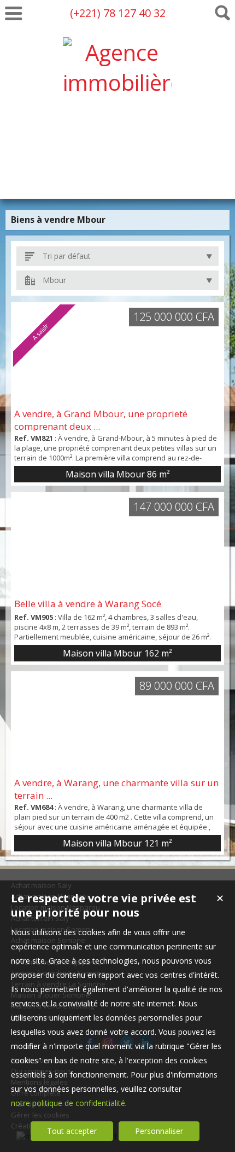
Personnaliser (159, 1131)
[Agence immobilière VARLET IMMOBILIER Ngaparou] (117, 173)
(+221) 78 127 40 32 (118, 12)
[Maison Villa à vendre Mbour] (117, 545)
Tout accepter (72, 1131)
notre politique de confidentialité (68, 1103)
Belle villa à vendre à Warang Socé (87, 603)
